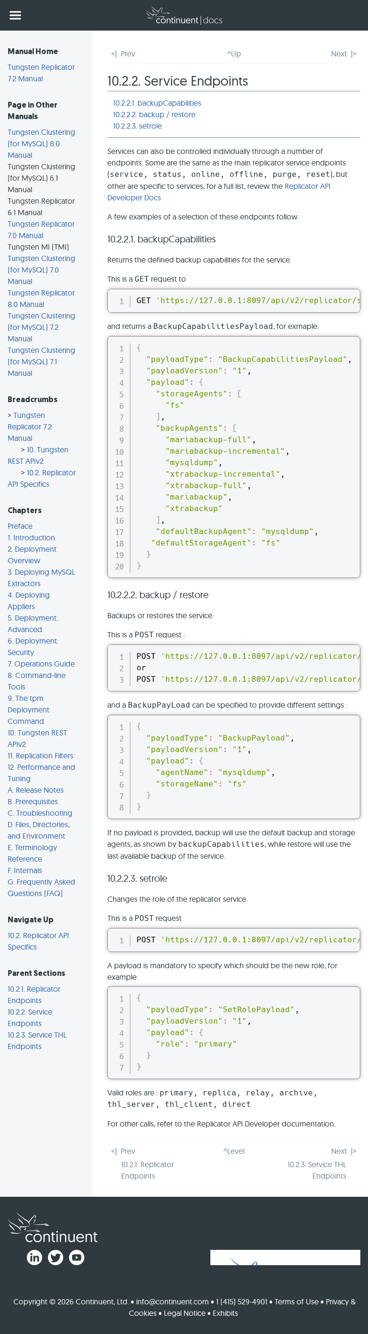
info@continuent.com (172, 1301)
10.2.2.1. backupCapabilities (157, 103)
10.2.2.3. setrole (137, 126)
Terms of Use (297, 1301)
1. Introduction (31, 537)
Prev (128, 53)
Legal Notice (185, 1313)
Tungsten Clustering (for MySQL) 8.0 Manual (41, 143)
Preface (20, 526)
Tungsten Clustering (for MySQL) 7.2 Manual (41, 327)
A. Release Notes (36, 790)
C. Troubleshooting (40, 813)
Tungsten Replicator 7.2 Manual (30, 426)
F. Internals (25, 870)
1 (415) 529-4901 (241, 1301)
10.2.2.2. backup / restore (154, 114)
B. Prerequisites (33, 801)
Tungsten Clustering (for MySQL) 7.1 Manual (41, 361)
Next (339, 53)
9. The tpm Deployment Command (28, 709)
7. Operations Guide (41, 663)
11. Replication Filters (40, 755)
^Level (233, 1151)
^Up (234, 53)
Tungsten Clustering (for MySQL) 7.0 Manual (41, 269)
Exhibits (225, 1313)
